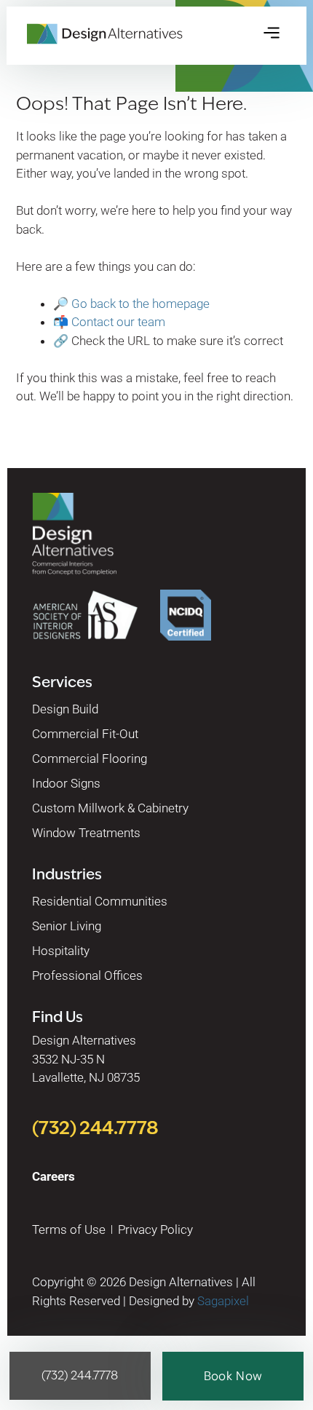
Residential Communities (99, 901)
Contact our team (118, 321)
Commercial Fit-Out (85, 733)
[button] (272, 33)
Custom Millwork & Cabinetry (110, 808)
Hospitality (61, 950)
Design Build (65, 709)
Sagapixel (223, 1301)
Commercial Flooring (89, 758)
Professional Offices (87, 975)
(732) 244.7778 (95, 1127)
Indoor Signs (66, 783)
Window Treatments (86, 832)
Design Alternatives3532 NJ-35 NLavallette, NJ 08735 (86, 1059)
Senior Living (66, 926)
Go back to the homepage (140, 303)
